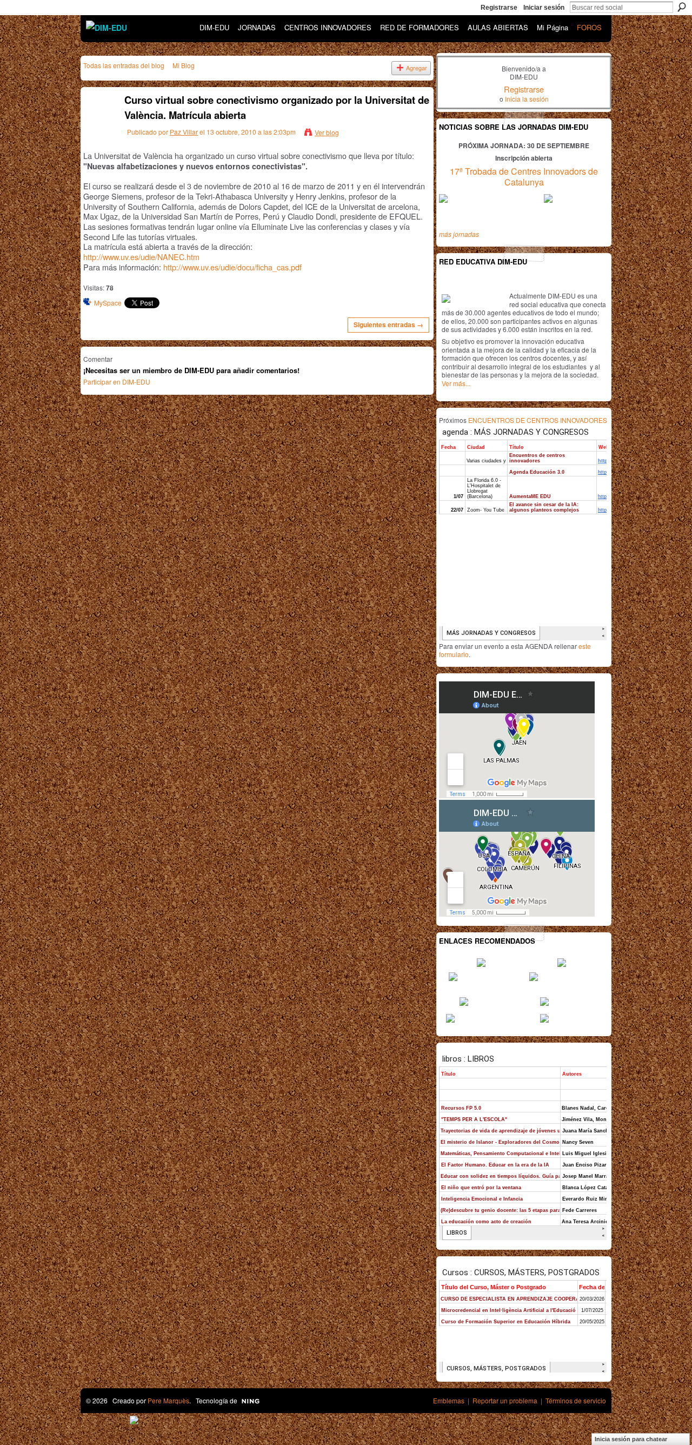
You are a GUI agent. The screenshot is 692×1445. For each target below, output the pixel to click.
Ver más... (456, 383)
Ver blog (327, 132)
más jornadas (459, 233)
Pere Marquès (168, 1400)
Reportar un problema (505, 1400)
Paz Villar (184, 131)
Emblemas (448, 1400)
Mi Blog (183, 65)
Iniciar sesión (543, 7)
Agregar (416, 68)
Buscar (681, 7)
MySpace (108, 302)
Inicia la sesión (527, 98)
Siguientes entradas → (388, 324)
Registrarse (499, 7)
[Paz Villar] (98, 124)
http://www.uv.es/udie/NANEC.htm (141, 256)
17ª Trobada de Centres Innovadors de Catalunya (524, 177)
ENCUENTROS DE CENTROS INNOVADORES (537, 420)
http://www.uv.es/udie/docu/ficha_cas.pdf (232, 267)
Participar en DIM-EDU (116, 381)
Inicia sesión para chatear (631, 1439)
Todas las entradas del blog (123, 65)
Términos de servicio (575, 1400)
